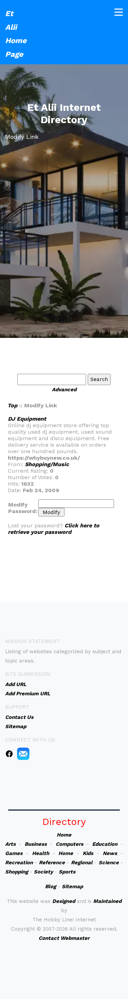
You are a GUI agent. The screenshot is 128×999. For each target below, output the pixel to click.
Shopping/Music (47, 464)
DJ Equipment (27, 419)
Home (64, 835)
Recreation (19, 862)
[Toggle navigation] (118, 12)
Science (109, 862)
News (110, 853)
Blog (50, 886)
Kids (88, 853)
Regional (82, 862)
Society (43, 872)
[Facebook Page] (9, 753)
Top (12, 405)
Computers (69, 844)
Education (104, 844)
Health (40, 853)
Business (36, 844)
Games (14, 853)
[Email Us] (23, 753)
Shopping (16, 872)
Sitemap (72, 886)
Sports (67, 872)
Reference (52, 862)
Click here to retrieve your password (53, 528)
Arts (10, 844)
